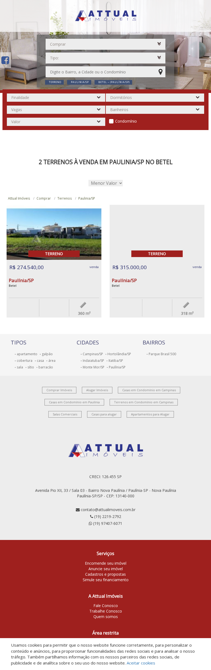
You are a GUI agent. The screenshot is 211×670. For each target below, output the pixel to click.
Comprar (44, 198)
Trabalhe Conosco (105, 611)
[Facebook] (5, 60)
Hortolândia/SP (119, 354)
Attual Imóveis (19, 198)
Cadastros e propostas (105, 574)
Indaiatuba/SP (93, 360)
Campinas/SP (93, 354)
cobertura (24, 360)
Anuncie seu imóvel (105, 568)
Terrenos (64, 198)
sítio (30, 367)
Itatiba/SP (116, 360)
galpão (47, 354)
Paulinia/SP (86, 198)
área (51, 360)
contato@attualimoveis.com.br (108, 509)
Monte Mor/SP (93, 367)
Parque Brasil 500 (162, 354)
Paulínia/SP (117, 367)
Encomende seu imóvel (105, 563)
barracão (45, 367)
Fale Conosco (105, 605)
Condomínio (126, 121)
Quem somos (105, 616)
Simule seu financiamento (106, 579)
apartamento (27, 354)
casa (40, 360)
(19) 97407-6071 (107, 523)
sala (20, 367)
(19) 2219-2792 (107, 516)
